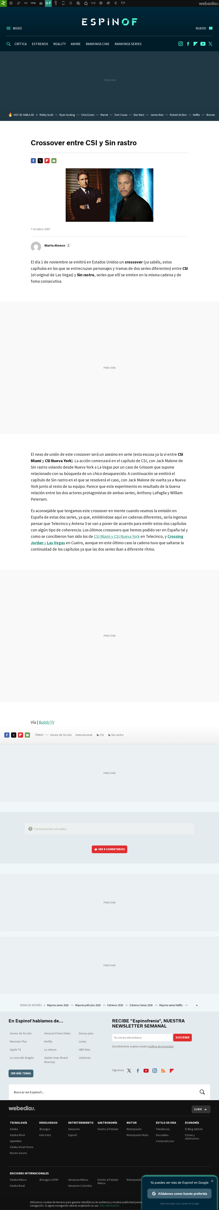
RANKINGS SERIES (128, 44)
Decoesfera (162, 1135)
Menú (17, 28)
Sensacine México (78, 1180)
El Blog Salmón (194, 1129)
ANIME (76, 44)
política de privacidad (160, 1046)
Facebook (188, 43)
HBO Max (84, 1049)
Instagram (180, 43)
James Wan (157, 115)
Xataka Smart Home (21, 1147)
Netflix (196, 115)
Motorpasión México (138, 1180)
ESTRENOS (40, 44)
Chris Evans (87, 115)
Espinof (109, 21)
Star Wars (138, 115)
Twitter (210, 43)
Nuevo (201, 28)
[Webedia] (22, 1108)
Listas (82, 1041)
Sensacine (74, 1129)
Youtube (203, 43)
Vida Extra (45, 1135)
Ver (111, 849)
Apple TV (15, 1049)
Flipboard (195, 43)
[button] (57, 245)
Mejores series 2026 (58, 1005)
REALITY (59, 44)
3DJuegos (44, 1129)
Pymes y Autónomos (192, 1136)
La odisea (50, 1049)
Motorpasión (134, 1129)
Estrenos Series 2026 (141, 1005)
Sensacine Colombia (80, 1186)
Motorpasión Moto (137, 1135)
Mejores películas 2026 (88, 1005)
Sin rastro (117, 735)
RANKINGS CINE (98, 44)
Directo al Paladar (108, 1129)
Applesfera (16, 1141)
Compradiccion (165, 1141)
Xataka (14, 1129)
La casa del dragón (22, 1058)
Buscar (202, 1092)
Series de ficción (61, 735)
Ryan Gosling (67, 115)
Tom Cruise (120, 115)
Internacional (84, 735)
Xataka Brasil (17, 1186)
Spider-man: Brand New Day (56, 1060)
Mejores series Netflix (171, 1005)
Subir (198, 1109)
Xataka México (18, 1180)
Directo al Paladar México (108, 1181)
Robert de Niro (178, 115)
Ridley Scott (46, 115)
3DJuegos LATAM (48, 1180)
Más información (109, 1205)
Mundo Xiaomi (18, 1153)
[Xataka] (3, 3)
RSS (163, 1069)
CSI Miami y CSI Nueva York (117, 536)
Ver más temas (21, 1073)
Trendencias (163, 1129)
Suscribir (182, 1037)
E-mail (53, 160)
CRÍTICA (21, 44)
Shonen (210, 115)
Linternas (85, 1058)
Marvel (104, 115)
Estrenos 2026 (115, 1005)
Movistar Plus (18, 1041)
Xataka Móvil (17, 1135)
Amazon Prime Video (57, 1033)
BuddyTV (46, 722)
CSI (102, 735)
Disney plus (86, 1033)
